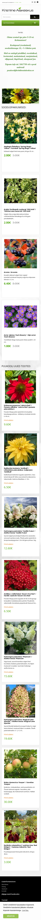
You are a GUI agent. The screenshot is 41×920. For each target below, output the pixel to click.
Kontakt (4, 891)
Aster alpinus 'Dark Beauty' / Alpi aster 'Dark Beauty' (20, 336)
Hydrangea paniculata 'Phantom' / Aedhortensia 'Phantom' (18, 658)
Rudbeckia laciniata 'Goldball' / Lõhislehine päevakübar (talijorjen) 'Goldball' (18, 470)
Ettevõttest (5, 884)
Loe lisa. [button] (25, 910)
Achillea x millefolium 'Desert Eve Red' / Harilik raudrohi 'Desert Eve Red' (20, 595)
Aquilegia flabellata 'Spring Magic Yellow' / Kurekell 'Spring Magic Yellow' (20, 147)
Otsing (4, 887)
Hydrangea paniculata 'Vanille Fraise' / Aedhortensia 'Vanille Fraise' (19, 532)
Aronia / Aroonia (10, 272)
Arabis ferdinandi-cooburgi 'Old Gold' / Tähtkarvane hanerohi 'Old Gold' (20, 210)
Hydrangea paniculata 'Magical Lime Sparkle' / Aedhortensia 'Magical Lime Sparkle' (19, 721)
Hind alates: (8, 420)
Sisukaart (4, 889)
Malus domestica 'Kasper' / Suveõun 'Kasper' (19, 783)
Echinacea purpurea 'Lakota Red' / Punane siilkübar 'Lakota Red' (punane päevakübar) (19, 407)
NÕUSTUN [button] (11, 916)
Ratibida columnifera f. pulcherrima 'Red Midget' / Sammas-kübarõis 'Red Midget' (20, 847)
